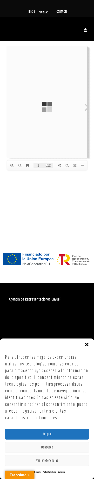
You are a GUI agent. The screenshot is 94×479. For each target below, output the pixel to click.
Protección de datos (49, 472)
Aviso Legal (61, 472)
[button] (86, 344)
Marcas (43, 12)
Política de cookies (34, 472)
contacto (61, 11)
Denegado (47, 447)
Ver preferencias (47, 460)
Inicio (31, 11)
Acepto (47, 434)
